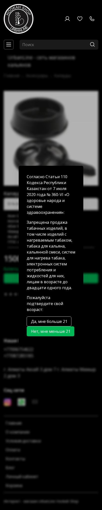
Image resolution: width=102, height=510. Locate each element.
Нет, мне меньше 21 (50, 331)
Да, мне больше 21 (49, 321)
